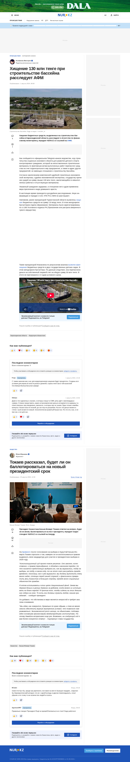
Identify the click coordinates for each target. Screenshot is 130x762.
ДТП (46, 20)
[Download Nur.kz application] (65, 6)
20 (30, 660)
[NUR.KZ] (65, 15)
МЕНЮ (16, 15)
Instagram (73, 436)
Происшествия (16, 20)
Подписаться (73, 317)
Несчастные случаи (56, 20)
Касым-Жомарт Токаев (27, 646)
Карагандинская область (19, 335)
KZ (105, 15)
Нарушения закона (33, 20)
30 (15, 660)
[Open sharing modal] (12, 152)
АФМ (69, 141)
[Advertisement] (65, 40)
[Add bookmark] (12, 159)
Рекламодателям (113, 750)
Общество (13, 449)
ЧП (42, 20)
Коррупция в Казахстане (37, 335)
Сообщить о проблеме (94, 750)
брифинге (26, 552)
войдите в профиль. (70, 371)
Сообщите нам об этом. (51, 326)
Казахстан (14, 646)
